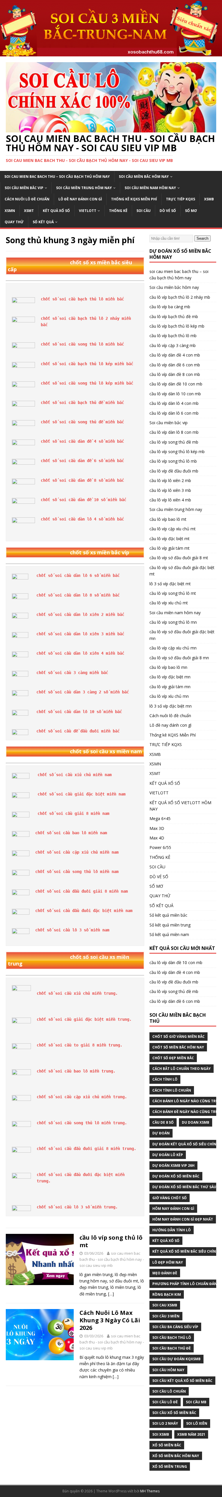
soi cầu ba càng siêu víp (175, 1326)
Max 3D (156, 828)
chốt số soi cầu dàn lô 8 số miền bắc (78, 595)
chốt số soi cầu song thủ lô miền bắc (82, 344)
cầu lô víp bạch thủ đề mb (173, 316)
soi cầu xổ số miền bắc (174, 1412)
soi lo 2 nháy (165, 1423)
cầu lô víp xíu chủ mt (168, 603)
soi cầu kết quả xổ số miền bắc (182, 1380)
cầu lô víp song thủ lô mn (173, 622)
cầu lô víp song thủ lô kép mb (177, 451)
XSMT (29, 210)
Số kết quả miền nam (169, 934)
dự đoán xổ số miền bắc (175, 1176)
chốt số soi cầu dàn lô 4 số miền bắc (82, 519)
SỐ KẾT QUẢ (43, 221)
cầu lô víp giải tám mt (169, 548)
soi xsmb (160, 1434)
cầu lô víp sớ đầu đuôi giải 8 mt (178, 557)
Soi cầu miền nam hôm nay (150, 187)
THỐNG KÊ (118, 210)
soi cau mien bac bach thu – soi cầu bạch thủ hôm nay (57, 176)
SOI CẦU (143, 210)
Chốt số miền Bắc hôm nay (178, 1047)
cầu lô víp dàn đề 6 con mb (174, 365)
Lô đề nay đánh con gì (80, 199)
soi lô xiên (196, 1423)
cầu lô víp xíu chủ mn (169, 696)
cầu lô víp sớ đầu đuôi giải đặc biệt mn (181, 635)
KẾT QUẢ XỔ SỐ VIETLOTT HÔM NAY (180, 806)
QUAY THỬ (14, 221)
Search (202, 238)
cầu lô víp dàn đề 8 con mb (174, 374)
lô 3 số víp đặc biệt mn (170, 706)
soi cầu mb (196, 1402)
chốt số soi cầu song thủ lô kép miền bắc (87, 383)
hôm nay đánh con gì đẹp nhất (182, 1219)
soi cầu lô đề (165, 1402)
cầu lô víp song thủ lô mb (173, 461)
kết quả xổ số (166, 1240)
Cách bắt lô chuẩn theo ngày (181, 1068)
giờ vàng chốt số (169, 1197)
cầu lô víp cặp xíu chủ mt (172, 528)
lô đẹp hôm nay (167, 1262)
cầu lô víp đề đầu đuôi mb (173, 471)
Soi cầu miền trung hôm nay (84, 187)
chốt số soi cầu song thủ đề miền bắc (82, 422)
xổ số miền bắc (166, 1445)
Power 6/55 (160, 847)
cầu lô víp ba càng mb (169, 306)
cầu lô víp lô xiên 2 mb (170, 480)
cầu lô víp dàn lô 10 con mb (175, 393)
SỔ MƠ (191, 210)
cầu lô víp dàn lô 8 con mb (174, 432)
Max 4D (156, 838)
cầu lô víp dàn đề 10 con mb (175, 384)
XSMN (10, 210)
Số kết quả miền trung (169, 925)
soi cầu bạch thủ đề (171, 1348)
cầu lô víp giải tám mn (169, 686)
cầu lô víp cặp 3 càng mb (172, 345)
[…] (111, 1294)
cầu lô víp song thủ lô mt (111, 1241)
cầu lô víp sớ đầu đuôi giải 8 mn (179, 657)
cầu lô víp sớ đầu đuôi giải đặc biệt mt (181, 571)
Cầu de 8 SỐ (163, 1122)
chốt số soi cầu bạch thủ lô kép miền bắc (87, 363)
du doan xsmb (195, 1122)
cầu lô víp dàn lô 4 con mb (174, 403)
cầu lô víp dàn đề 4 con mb (174, 355)
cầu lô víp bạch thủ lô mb (173, 335)
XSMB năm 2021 (191, 1434)
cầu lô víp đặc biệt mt (169, 538)
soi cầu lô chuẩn (169, 1391)
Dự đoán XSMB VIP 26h (173, 1165)
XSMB (209, 199)
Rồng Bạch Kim (166, 1294)
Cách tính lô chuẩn (171, 1090)
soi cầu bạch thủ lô (171, 1337)
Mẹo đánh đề (164, 1273)
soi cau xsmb (164, 1305)
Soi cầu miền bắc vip (24, 187)
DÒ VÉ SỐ (168, 210)
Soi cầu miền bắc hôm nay (144, 176)
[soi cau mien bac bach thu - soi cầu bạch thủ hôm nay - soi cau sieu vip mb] (111, 53)
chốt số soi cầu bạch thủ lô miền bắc (82, 299)
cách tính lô (164, 1079)
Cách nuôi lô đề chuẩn (27, 199)
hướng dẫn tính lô (171, 1229)
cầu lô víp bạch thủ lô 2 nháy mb (179, 297)
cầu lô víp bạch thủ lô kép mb (176, 326)
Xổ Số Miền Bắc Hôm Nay (175, 1455)
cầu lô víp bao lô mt (167, 519)
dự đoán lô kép (167, 1154)
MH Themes (150, 1491)
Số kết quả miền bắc (168, 915)
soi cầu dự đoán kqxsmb (176, 1358)
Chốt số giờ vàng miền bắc (178, 1036)
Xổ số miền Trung (169, 1466)
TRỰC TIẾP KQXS (180, 199)
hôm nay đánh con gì (173, 1208)
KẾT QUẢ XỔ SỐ (56, 210)
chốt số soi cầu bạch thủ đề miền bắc (82, 402)
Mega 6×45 (160, 818)
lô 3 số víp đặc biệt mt (170, 583)
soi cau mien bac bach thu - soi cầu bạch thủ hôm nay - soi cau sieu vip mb (111, 1259)
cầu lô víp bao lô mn (168, 667)
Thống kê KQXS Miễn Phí (134, 199)
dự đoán (161, 1133)
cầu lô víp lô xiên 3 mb (170, 490)
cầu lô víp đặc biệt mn (169, 677)
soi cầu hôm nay (168, 1369)
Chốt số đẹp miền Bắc (173, 1057)
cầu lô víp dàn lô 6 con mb (174, 413)
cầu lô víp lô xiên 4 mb (170, 500)
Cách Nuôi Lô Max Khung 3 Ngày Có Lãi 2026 (109, 1320)
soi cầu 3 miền (166, 1316)
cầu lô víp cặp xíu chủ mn (173, 648)
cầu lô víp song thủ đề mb (173, 442)
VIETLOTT (87, 210)
